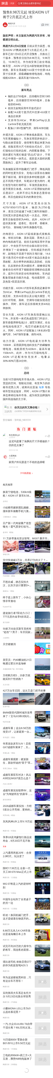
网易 (4, 3)
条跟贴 (26, 473)
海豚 (41, 387)
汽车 (12, 3)
